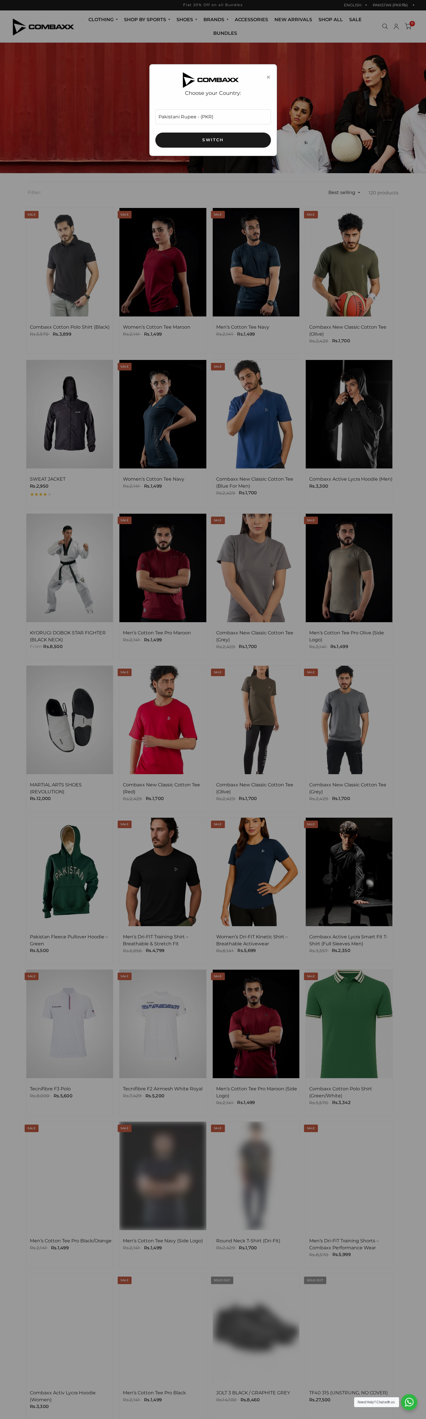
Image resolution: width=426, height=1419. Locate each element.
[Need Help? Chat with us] (409, 1402)
